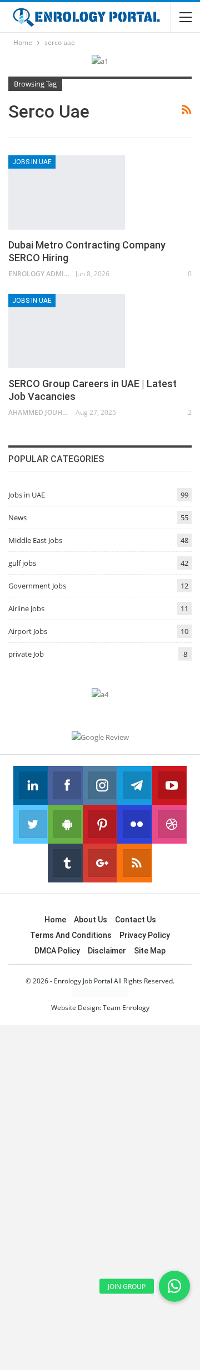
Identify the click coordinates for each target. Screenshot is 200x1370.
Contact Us (135, 919)
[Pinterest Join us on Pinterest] (100, 824)
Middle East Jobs (35, 540)
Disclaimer (107, 950)
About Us (90, 919)
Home (55, 919)
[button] (174, 1286)
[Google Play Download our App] (65, 824)
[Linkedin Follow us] (30, 785)
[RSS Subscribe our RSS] (134, 863)
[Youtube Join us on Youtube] (169, 785)
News (17, 517)
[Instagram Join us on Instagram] (100, 785)
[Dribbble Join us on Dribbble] (169, 824)
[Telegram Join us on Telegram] (134, 785)
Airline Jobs (26, 608)
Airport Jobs (27, 631)
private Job (26, 654)
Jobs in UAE (32, 162)
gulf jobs (22, 563)
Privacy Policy (144, 935)
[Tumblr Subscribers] (65, 863)
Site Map (150, 950)
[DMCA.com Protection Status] (100, 991)
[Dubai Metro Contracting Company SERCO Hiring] (66, 192)
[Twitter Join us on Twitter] (30, 824)
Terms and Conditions (71, 935)
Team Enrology (126, 1007)
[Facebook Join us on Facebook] (65, 785)
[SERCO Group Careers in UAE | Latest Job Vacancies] (66, 331)
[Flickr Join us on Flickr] (134, 824)
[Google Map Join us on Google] (100, 863)
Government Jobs (37, 586)
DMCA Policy (57, 950)
